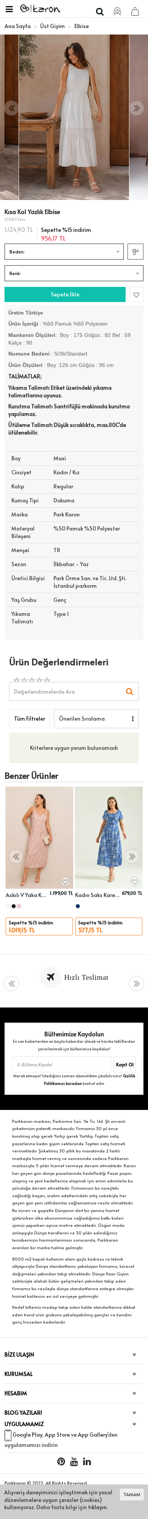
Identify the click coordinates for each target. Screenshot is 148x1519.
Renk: (15, 273)
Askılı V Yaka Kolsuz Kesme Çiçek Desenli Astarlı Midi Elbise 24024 (26, 895)
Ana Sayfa (18, 26)
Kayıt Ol (125, 1064)
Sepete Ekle (65, 294)
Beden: (17, 252)
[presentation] (11, 108)
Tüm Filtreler (29, 718)
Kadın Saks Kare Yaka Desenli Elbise (97, 895)
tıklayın (97, 1507)
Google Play (27, 1434)
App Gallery (92, 1434)
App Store (57, 1434)
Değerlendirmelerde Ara (44, 687)
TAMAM (131, 1494)
